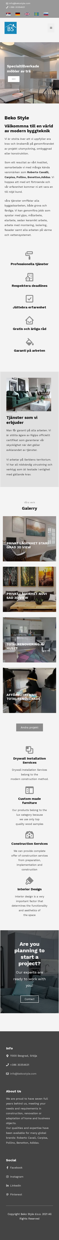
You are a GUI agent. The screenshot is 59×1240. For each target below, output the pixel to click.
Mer (14, 79)
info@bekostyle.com (19, 3)
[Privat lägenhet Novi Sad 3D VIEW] (29, 589)
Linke (13, 1185)
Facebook (16, 1167)
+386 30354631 (17, 7)
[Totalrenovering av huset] (29, 639)
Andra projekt (29, 727)
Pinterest (16, 1194)
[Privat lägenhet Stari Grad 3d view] (29, 538)
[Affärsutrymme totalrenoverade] (29, 690)
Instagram (16, 1176)
